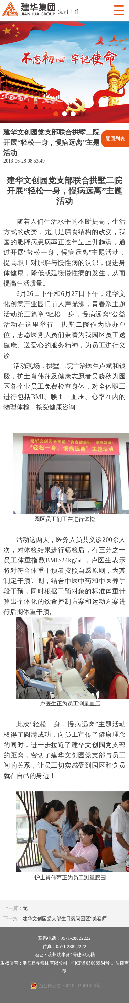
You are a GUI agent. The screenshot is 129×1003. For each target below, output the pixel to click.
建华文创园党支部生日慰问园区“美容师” (56, 918)
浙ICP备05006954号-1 (92, 963)
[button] (55, 113)
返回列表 (115, 138)
